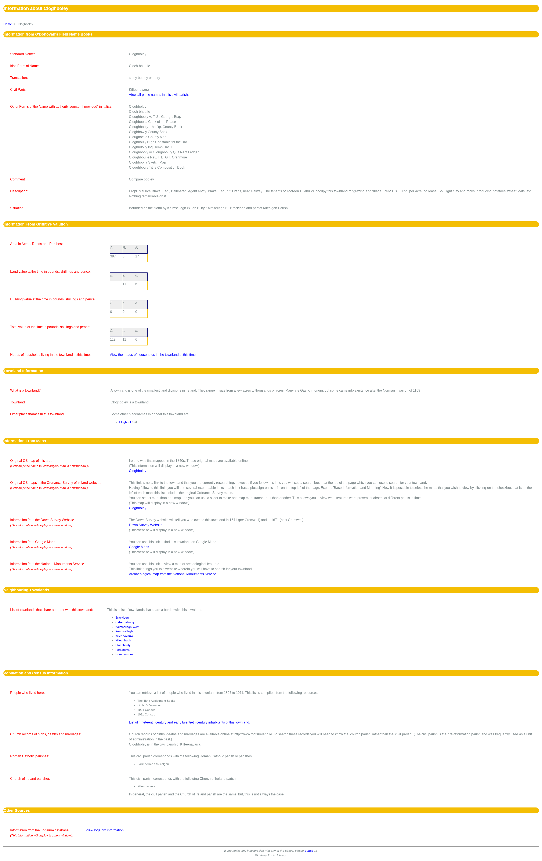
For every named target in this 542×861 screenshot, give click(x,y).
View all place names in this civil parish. (159, 94)
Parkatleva (122, 649)
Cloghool (125, 422)
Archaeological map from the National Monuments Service (172, 574)
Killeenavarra (124, 636)
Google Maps (139, 547)
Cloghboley (137, 471)
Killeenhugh (123, 640)
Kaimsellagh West (127, 627)
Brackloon (122, 617)
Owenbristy (122, 645)
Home (7, 24)
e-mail (309, 850)
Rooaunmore (124, 654)
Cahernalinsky (124, 622)
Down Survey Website (145, 525)
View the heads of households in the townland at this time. (153, 354)
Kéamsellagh (124, 631)
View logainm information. (105, 830)
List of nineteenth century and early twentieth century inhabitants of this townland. (189, 722)
